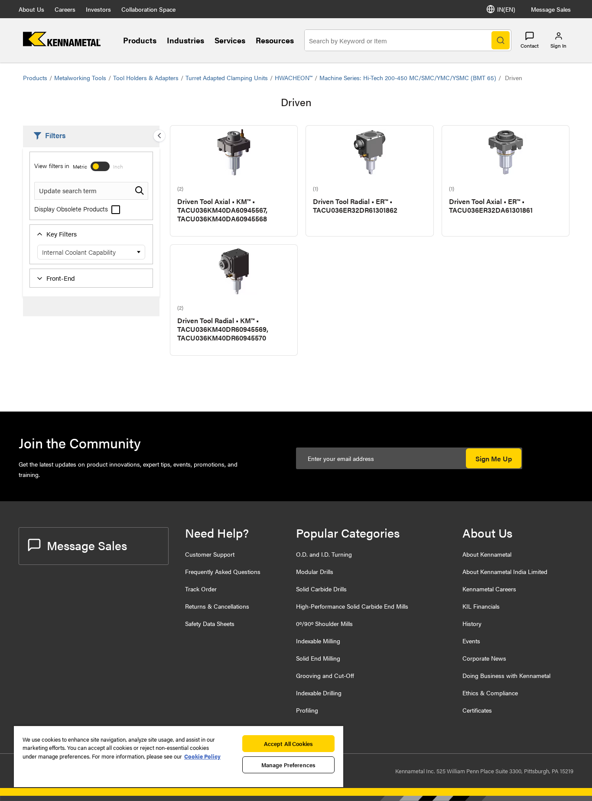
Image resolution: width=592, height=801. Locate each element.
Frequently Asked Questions (222, 571)
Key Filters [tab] (61, 233)
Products (139, 40)
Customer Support (209, 554)
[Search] (500, 40)
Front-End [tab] (60, 277)
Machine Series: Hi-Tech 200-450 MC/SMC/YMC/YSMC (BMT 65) (407, 77)
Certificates (477, 710)
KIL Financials (481, 606)
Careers (65, 9)
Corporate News (484, 658)
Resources (275, 40)
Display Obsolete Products (72, 208)
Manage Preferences (288, 765)
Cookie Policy (202, 756)
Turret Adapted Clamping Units (226, 77)
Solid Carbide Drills (321, 588)
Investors (98, 9)
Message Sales (551, 9)
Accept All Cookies (288, 743)
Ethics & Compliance (490, 692)
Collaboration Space (148, 9)
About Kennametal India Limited (504, 571)
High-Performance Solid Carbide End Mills (352, 606)
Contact (529, 45)
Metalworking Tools (80, 77)
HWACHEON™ (293, 77)
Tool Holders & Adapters (146, 77)
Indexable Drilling (319, 692)
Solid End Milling (318, 658)
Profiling (307, 710)
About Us (31, 9)
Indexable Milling (318, 640)
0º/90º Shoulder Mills (324, 623)
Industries (185, 40)
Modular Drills (314, 571)
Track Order (201, 588)
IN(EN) (506, 9)
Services (230, 40)
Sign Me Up (493, 459)
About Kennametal (486, 554)
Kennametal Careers (489, 588)
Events (471, 640)
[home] (62, 44)
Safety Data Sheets (209, 623)
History (471, 623)
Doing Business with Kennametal (506, 675)
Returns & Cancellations (217, 606)
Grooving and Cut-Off (325, 675)
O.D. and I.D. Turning (324, 554)
